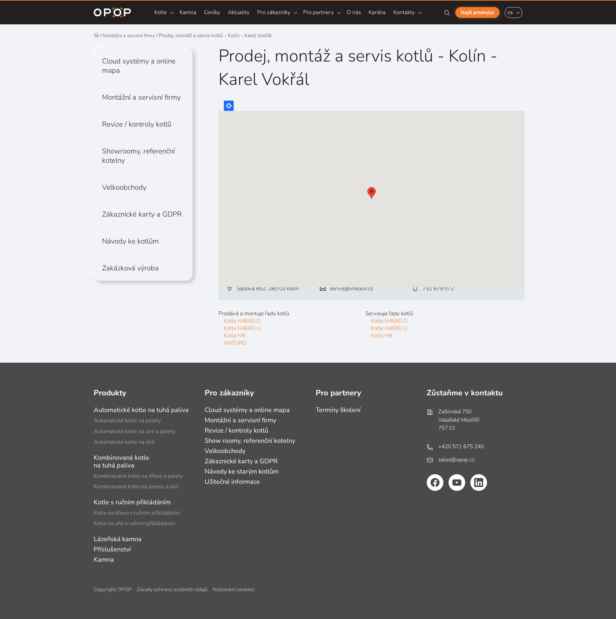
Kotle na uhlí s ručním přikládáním (134, 523)
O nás (354, 12)
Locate (229, 106)
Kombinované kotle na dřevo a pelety (138, 476)
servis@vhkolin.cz (351, 288)
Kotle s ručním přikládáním (132, 502)
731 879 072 (438, 288)
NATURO (235, 343)
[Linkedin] (478, 482)
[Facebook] (435, 482)
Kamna (188, 12)
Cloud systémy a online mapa (138, 65)
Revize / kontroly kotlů (136, 124)
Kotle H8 (234, 335)
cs (510, 12)
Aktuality (239, 12)
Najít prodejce (477, 12)
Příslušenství (112, 549)
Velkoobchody (124, 187)
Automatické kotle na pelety (127, 420)
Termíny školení (338, 410)
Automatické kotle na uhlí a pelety (134, 431)
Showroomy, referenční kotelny (138, 155)
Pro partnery (318, 12)
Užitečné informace (232, 481)
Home (96, 35)
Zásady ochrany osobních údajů (172, 590)
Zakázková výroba (130, 268)
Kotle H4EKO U (242, 328)
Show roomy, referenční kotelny (250, 440)
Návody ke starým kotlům (241, 471)
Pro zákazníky (273, 12)
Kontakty (404, 12)
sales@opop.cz (456, 459)
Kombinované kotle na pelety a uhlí (136, 486)
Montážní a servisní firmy (129, 35)
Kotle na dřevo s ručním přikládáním (137, 512)
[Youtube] (457, 482)
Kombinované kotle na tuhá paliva (121, 461)
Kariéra (377, 12)
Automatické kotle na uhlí (124, 442)
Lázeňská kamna (117, 539)
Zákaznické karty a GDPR (142, 214)
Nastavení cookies (233, 590)
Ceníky (212, 12)
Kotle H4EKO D (242, 321)
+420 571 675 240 (461, 446)
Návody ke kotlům (130, 241)
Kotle (160, 12)
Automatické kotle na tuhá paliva (141, 410)
